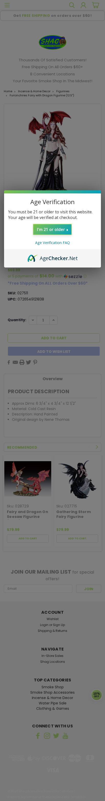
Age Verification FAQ (52, 242)
